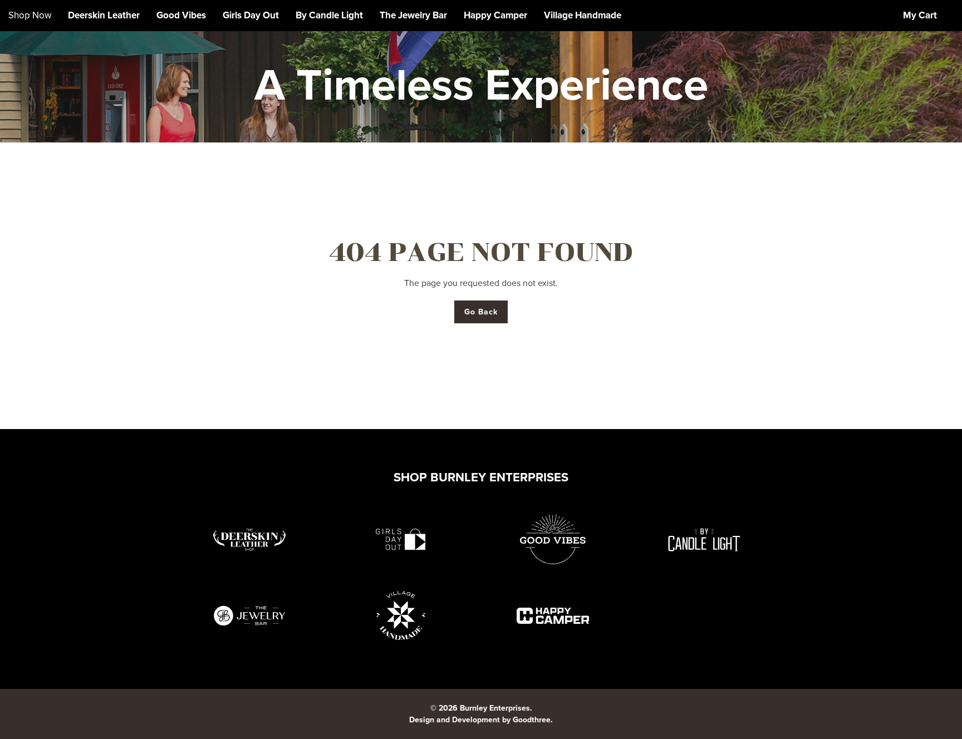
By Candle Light (329, 15)
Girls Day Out (251, 15)
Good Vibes (181, 15)
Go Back (481, 312)
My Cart (920, 15)
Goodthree (532, 720)
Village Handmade (582, 15)
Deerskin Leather (104, 15)
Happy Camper (495, 15)
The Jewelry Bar (413, 15)
